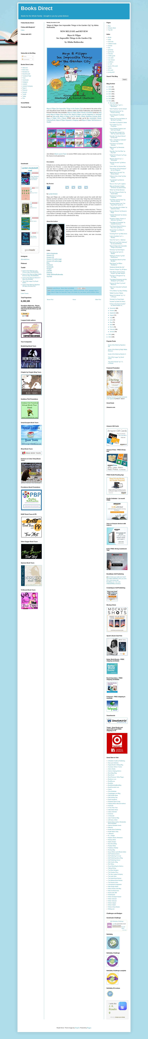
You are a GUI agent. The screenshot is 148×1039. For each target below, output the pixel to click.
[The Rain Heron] (25, 244)
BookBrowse (111, 781)
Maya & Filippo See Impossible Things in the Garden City (65, 292)
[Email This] (78, 288)
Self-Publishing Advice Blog (115, 858)
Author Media (111, 769)
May (111, 322)
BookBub (110, 783)
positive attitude (91, 292)
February (112, 329)
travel (48, 294)
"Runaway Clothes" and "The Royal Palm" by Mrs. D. (117, 204)
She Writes (111, 864)
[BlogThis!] (80, 288)
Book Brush (111, 775)
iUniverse (110, 813)
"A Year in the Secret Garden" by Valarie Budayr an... (118, 304)
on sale (110, 64)
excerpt (110, 45)
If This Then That (112, 807)
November (113, 308)
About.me (25, 67)
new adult (110, 57)
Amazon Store (112, 28)
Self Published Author (114, 854)
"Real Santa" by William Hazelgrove (116, 264)
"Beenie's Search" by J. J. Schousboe (116, 159)
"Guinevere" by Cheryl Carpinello (116, 196)
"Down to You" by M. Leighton (118, 183)
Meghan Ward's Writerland (115, 837)
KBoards (110, 827)
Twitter (24, 96)
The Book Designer (113, 870)
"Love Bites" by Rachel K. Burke (118, 122)
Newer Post (50, 299)
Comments (26, 59)
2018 (110, 91)
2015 (110, 98)
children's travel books (78, 290)
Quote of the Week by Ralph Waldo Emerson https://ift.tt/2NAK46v (31, 275)
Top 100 (110, 30)
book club (110, 41)
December (113, 103)
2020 (110, 87)
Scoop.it (24, 92)
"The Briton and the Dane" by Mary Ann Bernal (117, 200)
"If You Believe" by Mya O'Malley (118, 290)
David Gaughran (112, 799)
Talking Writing (112, 868)
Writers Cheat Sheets (114, 907)
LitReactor (111, 833)
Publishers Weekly (113, 847)
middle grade (111, 55)
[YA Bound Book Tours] (29, 608)
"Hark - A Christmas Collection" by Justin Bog (118, 140)
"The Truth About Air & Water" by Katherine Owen (118, 208)
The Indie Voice (112, 876)
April (111, 324)
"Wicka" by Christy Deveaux (117, 190)
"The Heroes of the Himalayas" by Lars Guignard (118, 169)
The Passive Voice (113, 882)
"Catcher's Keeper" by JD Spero (118, 269)
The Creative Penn (113, 872)
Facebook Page (26, 76)
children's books (69, 290)
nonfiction (110, 62)
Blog (109, 26)
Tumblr (24, 94)
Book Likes (25, 69)
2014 (110, 101)
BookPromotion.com (113, 787)
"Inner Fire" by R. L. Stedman (117, 240)
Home (74, 299)
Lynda (113, 923)
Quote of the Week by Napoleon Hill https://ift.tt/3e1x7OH (31, 285)
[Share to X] (81, 288)
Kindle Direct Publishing (114, 829)
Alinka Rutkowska (59, 290)
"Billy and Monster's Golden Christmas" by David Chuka (118, 186)
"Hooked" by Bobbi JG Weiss (117, 301)
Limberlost (31, 204)
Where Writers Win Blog (114, 888)
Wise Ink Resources (113, 890)
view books (124, 930)
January (112, 331)
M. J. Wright (111, 835)
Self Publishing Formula (114, 856)
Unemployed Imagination (115, 884)
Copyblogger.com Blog (114, 793)
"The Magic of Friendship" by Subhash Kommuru (117, 223)
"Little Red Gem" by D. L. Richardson (116, 105)
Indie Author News (113, 809)
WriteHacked (111, 894)
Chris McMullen (112, 791)
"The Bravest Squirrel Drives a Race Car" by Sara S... (118, 226)
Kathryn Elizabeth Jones (114, 825)
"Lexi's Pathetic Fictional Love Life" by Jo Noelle (118, 129)
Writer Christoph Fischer (114, 896)
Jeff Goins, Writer (113, 820)
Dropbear (31, 189)
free (109, 47)
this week (110, 70)
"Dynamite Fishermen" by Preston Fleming (116, 111)
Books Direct (37, 8)
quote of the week (113, 66)
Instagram (25, 82)
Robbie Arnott (34, 207)
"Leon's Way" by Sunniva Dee (118, 166)
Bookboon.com (112, 779)
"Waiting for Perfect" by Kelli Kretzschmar (117, 256)
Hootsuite (110, 805)
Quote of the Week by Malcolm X (117, 354)
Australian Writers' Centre (115, 767)
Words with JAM (112, 892)
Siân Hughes (33, 221)
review (97, 292)
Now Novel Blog (112, 843)
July (111, 317)
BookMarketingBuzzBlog (114, 785)
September (113, 313)
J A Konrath (111, 815)
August (112, 315)
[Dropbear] (25, 199)
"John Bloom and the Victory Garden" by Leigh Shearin (117, 272)
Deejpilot (77, 1027)
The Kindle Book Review (114, 878)
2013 (110, 334)
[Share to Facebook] (83, 288)
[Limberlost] (25, 214)
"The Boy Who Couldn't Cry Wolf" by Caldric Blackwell (117, 133)
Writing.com (111, 909)
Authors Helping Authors (114, 771)
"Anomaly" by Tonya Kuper (117, 299)
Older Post (98, 299)
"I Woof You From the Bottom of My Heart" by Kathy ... (118, 119)
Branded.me (25, 71)
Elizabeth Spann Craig (114, 801)
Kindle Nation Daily (113, 831)
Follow (22, 30)
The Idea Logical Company (115, 874)
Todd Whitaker (34, 179)
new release (83, 292)
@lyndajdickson (25, 259)
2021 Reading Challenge (117, 921)
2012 (110, 337)
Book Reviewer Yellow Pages (116, 777)
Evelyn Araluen (34, 192)
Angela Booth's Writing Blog (115, 764)
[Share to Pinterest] (85, 288)
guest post (111, 51)
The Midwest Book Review (115, 880)
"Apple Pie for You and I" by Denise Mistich (117, 173)
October (112, 310)
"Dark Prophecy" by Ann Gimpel (118, 108)
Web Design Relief (113, 886)
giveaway (110, 49)
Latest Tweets (24, 293)
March (112, 327)
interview (110, 53)
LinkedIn (24, 84)
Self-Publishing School (114, 860)
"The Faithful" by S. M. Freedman (116, 125)
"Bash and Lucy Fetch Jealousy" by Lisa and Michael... (118, 242)
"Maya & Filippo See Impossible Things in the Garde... (118, 246)
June (111, 320)
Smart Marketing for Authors (115, 866)
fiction (86, 290)
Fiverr (24, 78)
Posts (24, 56)
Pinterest (24, 90)
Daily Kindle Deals (113, 795)
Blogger (89, 1027)
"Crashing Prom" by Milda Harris (118, 233)
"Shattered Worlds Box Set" (117, 267)
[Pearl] (25, 229)
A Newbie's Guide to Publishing (116, 760)
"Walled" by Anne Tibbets (116, 293)
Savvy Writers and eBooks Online (117, 852)
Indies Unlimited (112, 811)
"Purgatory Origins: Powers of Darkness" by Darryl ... (118, 219)
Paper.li (24, 88)
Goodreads (25, 80)
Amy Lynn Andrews (113, 763)
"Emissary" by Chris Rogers (117, 249)
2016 (110, 96)
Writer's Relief (112, 904)
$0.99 (109, 37)
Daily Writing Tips (112, 797)
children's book (112, 43)
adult (109, 39)
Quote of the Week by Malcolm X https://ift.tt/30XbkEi (31, 278)
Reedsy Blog (111, 850)
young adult (111, 72)
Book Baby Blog (112, 773)
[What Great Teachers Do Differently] (25, 184)
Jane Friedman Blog (113, 817)
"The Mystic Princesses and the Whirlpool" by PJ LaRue (118, 280)
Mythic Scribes (112, 841)
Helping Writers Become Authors (117, 803)
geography (91, 290)
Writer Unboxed (112, 898)
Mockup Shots (112, 839)
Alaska (53, 290)
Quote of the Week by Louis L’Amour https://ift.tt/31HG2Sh (30, 271)
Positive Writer (112, 845)
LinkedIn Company (27, 86)
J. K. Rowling (113, 1009)
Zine (23, 98)
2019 (110, 89)
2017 (110, 94)
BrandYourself (26, 74)
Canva (110, 789)
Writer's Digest (112, 903)
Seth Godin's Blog (113, 862)
